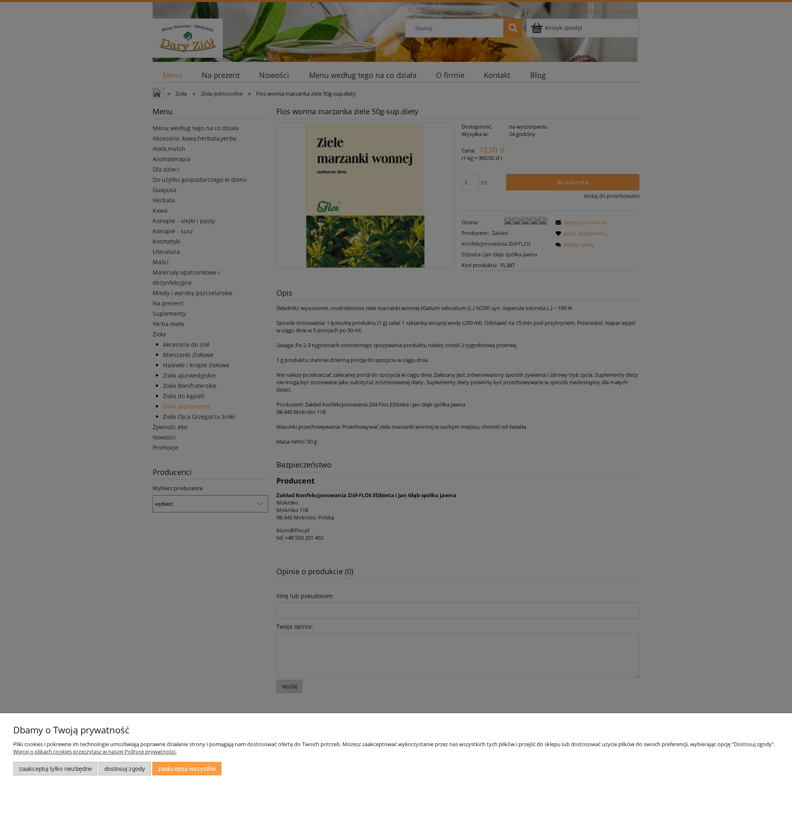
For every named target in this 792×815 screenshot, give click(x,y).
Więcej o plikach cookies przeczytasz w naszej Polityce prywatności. (95, 751)
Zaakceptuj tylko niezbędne (55, 768)
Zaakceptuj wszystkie (187, 768)
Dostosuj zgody (124, 768)
